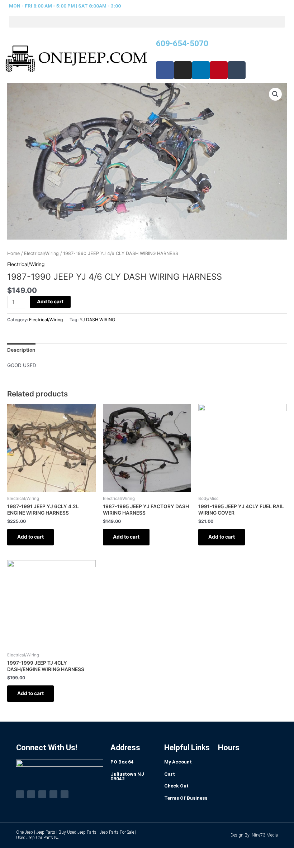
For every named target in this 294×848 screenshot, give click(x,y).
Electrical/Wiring (41, 253)
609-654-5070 (182, 43)
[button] (147, 22)
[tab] (21, 349)
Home (13, 253)
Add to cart (50, 301)
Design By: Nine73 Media (254, 835)
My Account (178, 762)
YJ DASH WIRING (97, 319)
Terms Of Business (185, 798)
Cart (169, 774)
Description (21, 350)
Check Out (176, 786)
